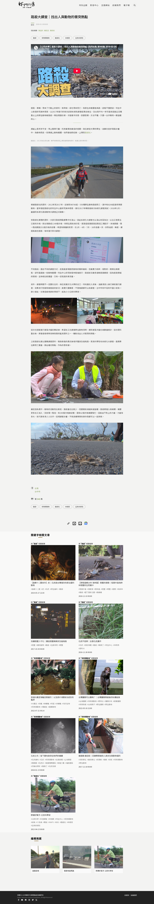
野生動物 (108, 704)
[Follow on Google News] (86, 523)
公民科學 (35, 819)
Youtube (22, 900)
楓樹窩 (34, 763)
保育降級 (83, 704)
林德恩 (67, 38)
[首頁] (26, 4)
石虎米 (41, 763)
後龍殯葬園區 (51, 763)
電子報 (127, 5)
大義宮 (34, 703)
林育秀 (116, 645)
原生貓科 (54, 589)
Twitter (33, 900)
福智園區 (69, 763)
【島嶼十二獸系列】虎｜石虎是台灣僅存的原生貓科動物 (52, 583)
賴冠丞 (46, 30)
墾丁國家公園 (90, 592)
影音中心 (94, 5)
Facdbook (18, 900)
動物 (32, 25)
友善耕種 (59, 759)
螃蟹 (109, 589)
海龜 (40, 703)
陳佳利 (40, 30)
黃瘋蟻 (99, 592)
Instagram (29, 900)
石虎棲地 (35, 759)
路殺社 (57, 38)
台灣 (36, 488)
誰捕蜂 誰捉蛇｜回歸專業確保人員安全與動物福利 (99, 755)
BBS (57, 822)
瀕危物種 (88, 645)
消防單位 (83, 759)
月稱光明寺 (36, 766)
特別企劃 (83, 5)
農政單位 (91, 759)
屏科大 (82, 648)
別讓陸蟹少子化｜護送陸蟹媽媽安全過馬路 (49, 641)
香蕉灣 (90, 589)
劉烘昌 (97, 589)
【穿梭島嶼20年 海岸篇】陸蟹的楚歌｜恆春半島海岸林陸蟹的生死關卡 (101, 583)
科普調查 (44, 819)
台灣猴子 (91, 704)
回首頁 (127, 895)
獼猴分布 (108, 701)
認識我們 (116, 5)
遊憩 (114, 589)
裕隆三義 (61, 763)
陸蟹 (103, 589)
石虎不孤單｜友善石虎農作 (90, 641)
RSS (36, 900)
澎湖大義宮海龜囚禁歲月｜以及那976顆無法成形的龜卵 (52, 698)
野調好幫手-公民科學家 (40, 815)
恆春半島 (83, 589)
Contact (25, 900)
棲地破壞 (40, 645)
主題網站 (105, 5)
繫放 (45, 822)
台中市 (37, 491)
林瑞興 (51, 819)
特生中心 (109, 645)
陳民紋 (52, 30)
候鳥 (33, 822)
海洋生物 (66, 703)
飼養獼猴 (117, 701)
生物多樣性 (79, 38)
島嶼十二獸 (36, 589)
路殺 (34, 38)
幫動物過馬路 (69, 870)
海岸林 (120, 589)
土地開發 (68, 759)
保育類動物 (46, 38)
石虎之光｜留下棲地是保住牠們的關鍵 (47, 755)
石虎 (47, 589)
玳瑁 (52, 703)
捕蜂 (105, 759)
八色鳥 (39, 822)
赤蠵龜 (58, 703)
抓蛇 (110, 759)
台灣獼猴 (83, 701)
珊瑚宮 (44, 707)
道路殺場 (35, 870)
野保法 (101, 701)
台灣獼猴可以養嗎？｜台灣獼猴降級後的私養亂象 (99, 697)
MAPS (51, 822)
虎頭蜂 (99, 759)
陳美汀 (101, 645)
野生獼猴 (100, 704)
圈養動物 (52, 707)
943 (38, 499)
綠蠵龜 (46, 703)
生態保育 (54, 645)
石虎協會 (52, 766)
